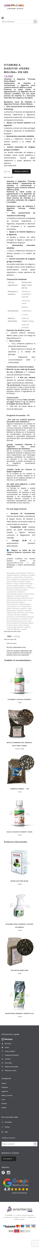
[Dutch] (5, 5)
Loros (3, 1099)
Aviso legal (8, 1063)
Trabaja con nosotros (8, 1138)
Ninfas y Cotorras (7, 1095)
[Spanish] (22, 5)
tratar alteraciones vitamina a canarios (19, 609)
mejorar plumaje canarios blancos (19, 587)
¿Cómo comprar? (10, 1051)
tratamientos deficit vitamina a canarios (19, 607)
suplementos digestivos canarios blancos (20, 595)
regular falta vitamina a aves (18, 613)
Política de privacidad (11, 1067)
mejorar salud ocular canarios (18, 625)
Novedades (8, 1122)
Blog (6, 1132)
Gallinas (4, 1107)
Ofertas (7, 1127)
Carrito (7, 1047)
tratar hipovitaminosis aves (17, 600)
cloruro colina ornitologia (23, 584)
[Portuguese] (20, 5)
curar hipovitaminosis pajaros (19, 601)
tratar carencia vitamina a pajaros (20, 614)
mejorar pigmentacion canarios (19, 627)
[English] (7, 5)
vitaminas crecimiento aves (21, 619)
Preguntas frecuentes (12, 1055)
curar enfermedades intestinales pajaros (20, 622)
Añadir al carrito (21, 171)
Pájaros (4, 1083)
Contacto (8, 1059)
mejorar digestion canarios (17, 629)
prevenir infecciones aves (17, 621)
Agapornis (5, 1091)
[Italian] (15, 5)
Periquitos (5, 1087)
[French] (10, 5)
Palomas (4, 1103)
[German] (12, 5)
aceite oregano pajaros (16, 586)
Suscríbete (7, 1159)
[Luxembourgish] (17, 5)
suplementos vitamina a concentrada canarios (16, 593)
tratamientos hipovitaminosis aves (20, 598)
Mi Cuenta (8, 1044)
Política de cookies (10, 1070)
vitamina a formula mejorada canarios (21, 589)
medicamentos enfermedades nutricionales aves (19, 605)
